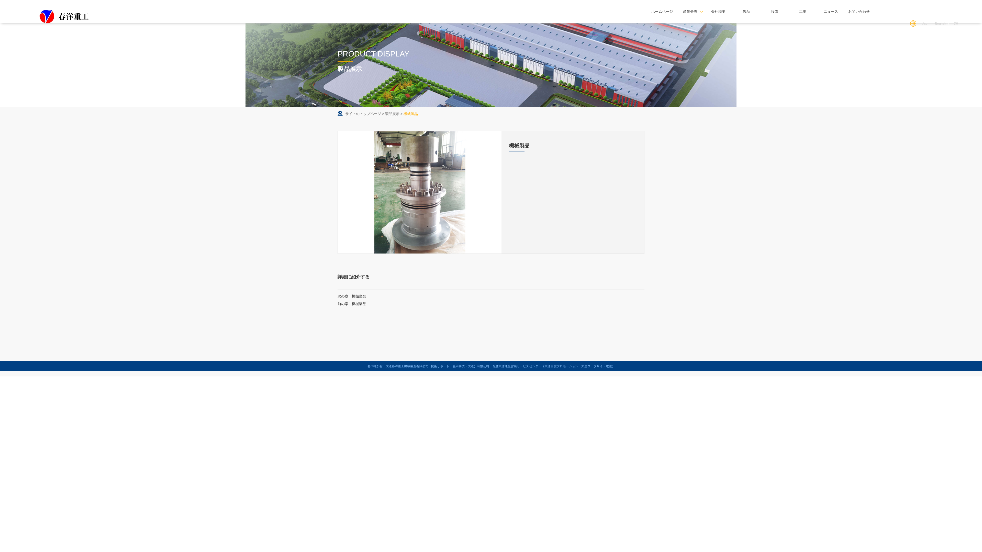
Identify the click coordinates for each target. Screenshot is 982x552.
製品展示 (392, 114)
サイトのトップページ (363, 114)
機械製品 (359, 296)
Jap (924, 23)
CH (956, 23)
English (940, 23)
